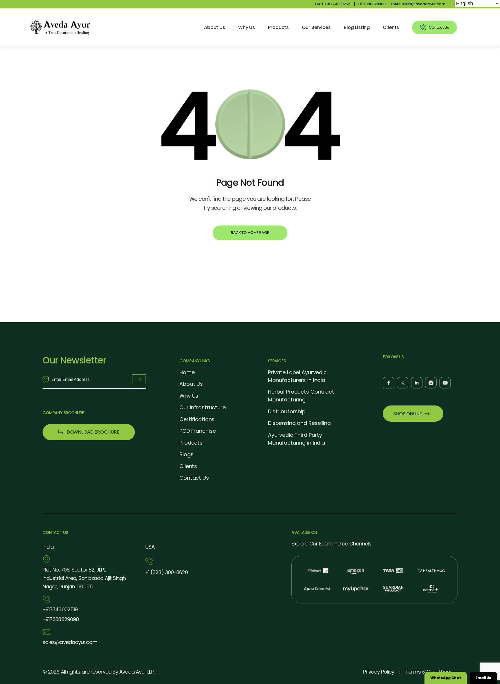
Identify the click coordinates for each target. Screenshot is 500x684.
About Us (214, 27)
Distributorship (287, 411)
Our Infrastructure (202, 407)
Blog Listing (357, 27)
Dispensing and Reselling (299, 423)
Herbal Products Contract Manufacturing (301, 395)
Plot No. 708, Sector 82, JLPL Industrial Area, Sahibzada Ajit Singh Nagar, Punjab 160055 (84, 578)
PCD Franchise (197, 430)
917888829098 (371, 3)
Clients (391, 27)
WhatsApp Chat (445, 677)
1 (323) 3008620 (166, 572)
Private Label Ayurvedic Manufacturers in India (297, 376)
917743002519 (60, 609)
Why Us (246, 27)
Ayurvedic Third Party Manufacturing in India (296, 438)
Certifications (196, 419)
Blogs (186, 454)
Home (186, 372)
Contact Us (194, 477)
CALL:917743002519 (333, 3)
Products (278, 27)
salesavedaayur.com (70, 642)
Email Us (483, 677)
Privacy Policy (378, 671)
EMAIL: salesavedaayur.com (418, 3)
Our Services (316, 27)
